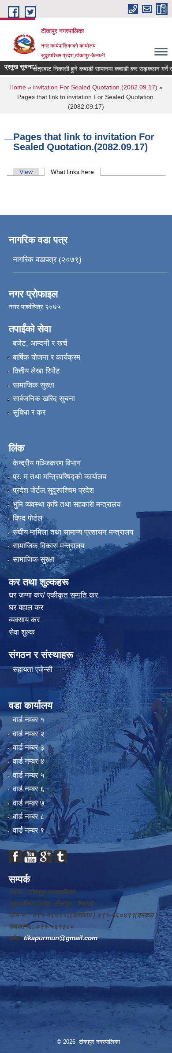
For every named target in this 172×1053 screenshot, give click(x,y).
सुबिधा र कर (29, 412)
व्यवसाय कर (24, 620)
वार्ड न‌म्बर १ (29, 720)
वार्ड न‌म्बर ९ (29, 830)
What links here (76, 171)
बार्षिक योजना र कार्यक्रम (46, 357)
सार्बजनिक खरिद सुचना (44, 399)
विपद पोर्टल (27, 518)
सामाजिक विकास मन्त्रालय (48, 546)
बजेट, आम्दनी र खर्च (40, 343)
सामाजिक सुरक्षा (33, 385)
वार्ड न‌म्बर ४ (29, 761)
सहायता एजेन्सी (32, 669)
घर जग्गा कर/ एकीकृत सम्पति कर (53, 595)
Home (17, 87)
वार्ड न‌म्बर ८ (29, 817)
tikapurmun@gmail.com (60, 938)
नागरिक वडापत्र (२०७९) (47, 259)
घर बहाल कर (26, 607)
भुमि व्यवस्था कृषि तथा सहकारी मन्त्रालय (66, 504)
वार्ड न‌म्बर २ (29, 734)
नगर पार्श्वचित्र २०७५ (36, 306)
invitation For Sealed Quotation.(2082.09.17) (95, 87)
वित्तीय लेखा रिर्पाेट (36, 371)
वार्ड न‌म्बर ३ (29, 747)
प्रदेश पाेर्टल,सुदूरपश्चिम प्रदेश (53, 490)
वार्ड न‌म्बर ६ (29, 789)
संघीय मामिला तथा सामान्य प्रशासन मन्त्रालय (73, 532)
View (26, 171)
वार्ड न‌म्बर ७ (29, 803)
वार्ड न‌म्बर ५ (29, 775)
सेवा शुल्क (22, 632)
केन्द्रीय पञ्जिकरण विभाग (47, 463)
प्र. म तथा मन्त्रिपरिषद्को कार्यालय (59, 477)
